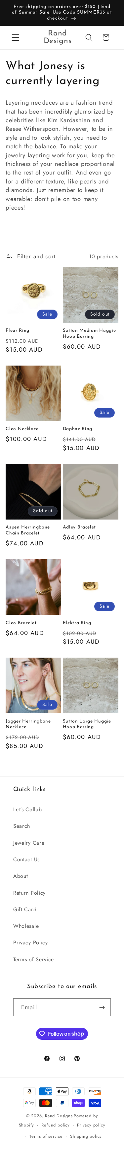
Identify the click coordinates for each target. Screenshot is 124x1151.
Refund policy (55, 1125)
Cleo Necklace (22, 429)
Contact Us (26, 859)
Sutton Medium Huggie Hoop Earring (89, 333)
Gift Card (24, 909)
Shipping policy (86, 1136)
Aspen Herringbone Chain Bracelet (28, 530)
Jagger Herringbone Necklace (28, 724)
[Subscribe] (102, 1007)
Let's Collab (27, 809)
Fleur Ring (17, 330)
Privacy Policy (30, 942)
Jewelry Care (28, 843)
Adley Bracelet (79, 527)
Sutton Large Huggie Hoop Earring (87, 724)
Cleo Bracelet (21, 623)
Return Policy (29, 893)
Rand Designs (59, 1116)
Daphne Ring (78, 429)
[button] (15, 37)
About (20, 876)
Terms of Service (33, 959)
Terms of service (46, 1136)
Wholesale (26, 926)
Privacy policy (91, 1125)
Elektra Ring (77, 623)
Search (21, 826)
